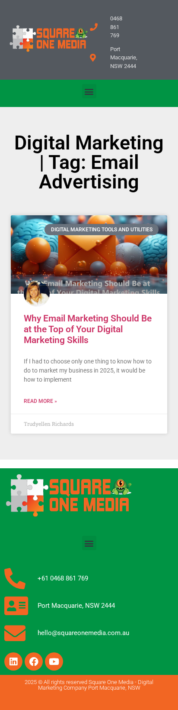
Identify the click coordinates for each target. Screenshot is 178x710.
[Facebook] (34, 661)
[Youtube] (54, 661)
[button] (89, 91)
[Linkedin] (13, 661)
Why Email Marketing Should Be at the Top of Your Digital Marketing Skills (88, 329)
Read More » (40, 401)
